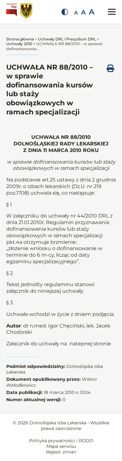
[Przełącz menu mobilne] (112, 11)
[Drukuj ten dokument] (110, 68)
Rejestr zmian (61, 452)
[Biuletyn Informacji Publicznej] (12, 12)
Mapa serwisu (61, 446)
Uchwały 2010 (19, 43)
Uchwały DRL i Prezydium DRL (67, 39)
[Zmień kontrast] (65, 12)
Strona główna (20, 39)
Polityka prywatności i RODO (61, 440)
